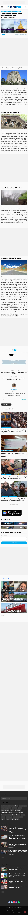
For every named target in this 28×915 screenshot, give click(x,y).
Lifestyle (21, 812)
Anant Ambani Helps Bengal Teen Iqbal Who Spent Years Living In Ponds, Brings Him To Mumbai (14, 499)
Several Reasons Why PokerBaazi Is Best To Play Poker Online (16, 868)
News (13, 814)
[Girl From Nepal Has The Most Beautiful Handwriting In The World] (4, 887)
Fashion (3, 808)
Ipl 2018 (10, 812)
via (25, 31)
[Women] (7, 527)
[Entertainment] (7, 523)
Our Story (6, 910)
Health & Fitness (5, 810)
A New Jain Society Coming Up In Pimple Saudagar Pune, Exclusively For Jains (17, 874)
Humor (12, 810)
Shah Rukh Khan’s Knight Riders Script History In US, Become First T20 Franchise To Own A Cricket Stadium (13, 599)
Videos (2, 819)
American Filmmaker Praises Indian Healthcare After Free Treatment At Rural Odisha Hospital (14, 589)
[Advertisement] (14, 2)
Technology (9, 817)
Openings (11, 910)
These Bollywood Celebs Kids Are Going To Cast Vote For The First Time (17, 880)
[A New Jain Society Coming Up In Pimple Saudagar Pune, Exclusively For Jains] (4, 875)
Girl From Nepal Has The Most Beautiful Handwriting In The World (17, 886)
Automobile (9, 805)
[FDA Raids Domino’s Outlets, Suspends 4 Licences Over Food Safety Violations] (14, 608)
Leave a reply (5, 404)
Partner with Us (17, 910)
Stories (3, 427)
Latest (15, 812)
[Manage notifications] (25, 912)
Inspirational (4, 812)
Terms (23, 910)
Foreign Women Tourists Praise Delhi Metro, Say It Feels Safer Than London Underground (14, 477)
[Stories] (20, 527)
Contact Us (18, 912)
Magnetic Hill (4, 279)
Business (16, 805)
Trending (18, 11)
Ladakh (13, 280)
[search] (25, 7)
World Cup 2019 (15, 819)
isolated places (11, 306)
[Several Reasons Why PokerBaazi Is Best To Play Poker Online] (4, 869)
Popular (18, 814)
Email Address (4, 535)
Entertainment (23, 805)
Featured (9, 808)
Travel (2, 11)
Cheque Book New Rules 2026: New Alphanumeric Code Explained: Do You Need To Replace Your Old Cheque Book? (14, 455)
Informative (12, 11)
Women (8, 819)
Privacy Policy (11, 912)
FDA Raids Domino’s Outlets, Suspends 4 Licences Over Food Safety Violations (12, 610)
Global (7, 11)
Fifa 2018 (14, 808)
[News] (20, 523)
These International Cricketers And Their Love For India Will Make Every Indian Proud (14, 378)
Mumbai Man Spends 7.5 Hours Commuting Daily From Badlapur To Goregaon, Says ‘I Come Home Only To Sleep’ (13, 431)
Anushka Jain (5, 17)
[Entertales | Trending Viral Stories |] (14, 7)
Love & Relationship (5, 814)
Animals (3, 805)
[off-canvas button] (2, 7)
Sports (23, 814)
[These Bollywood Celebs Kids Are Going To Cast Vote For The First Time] (4, 881)
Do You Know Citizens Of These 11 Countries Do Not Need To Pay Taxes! (14, 373)
